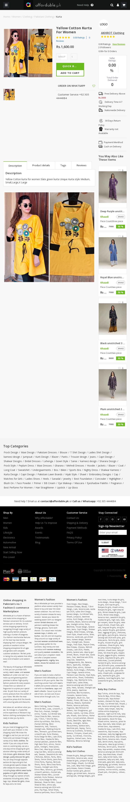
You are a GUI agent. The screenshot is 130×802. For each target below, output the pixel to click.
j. (93, 731)
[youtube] (124, 519)
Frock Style (10, 465)
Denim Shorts (46, 759)
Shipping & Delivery (77, 523)
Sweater (42, 754)
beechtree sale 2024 (84, 657)
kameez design (12, 456)
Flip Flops (43, 790)
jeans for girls (113, 635)
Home (6, 16)
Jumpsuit (27, 456)
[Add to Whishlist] (93, 85)
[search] (112, 5)
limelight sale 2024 (49, 767)
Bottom (47, 757)
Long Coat (9, 470)
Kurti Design (42, 456)
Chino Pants (39, 762)
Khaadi (69, 616)
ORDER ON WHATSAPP (71, 85)
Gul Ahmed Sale (54, 714)
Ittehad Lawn (80, 738)
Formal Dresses (53, 706)
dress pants (102, 744)
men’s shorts (40, 691)
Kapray (82, 728)
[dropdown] (118, 5)
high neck (116, 620)
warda (69, 736)
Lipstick (61, 487)
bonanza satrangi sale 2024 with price (112, 636)
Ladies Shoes (32, 478)
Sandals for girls (104, 663)
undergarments (41, 660)
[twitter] (118, 519)
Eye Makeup (65, 483)
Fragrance (116, 483)
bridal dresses (47, 622)
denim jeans (111, 747)
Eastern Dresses (84, 768)
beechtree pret (72, 728)
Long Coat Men (40, 752)
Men (5, 518)
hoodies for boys (104, 729)
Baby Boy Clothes (107, 689)
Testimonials (42, 537)
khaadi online (82, 634)
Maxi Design (28, 452)
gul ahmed (58, 769)
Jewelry (67, 478)
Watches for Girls (13, 478)
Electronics (9, 537)
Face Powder (24, 483)
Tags (63, 165)
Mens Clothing (40, 706)
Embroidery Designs (100, 474)
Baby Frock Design (84, 765)
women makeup (54, 649)
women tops (40, 633)
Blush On (9, 483)
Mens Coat (39, 749)
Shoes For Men (49, 782)
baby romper (110, 709)
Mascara (79, 483)
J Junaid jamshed (79, 718)
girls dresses (19, 754)
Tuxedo (44, 714)
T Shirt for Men (52, 719)
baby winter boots (110, 757)
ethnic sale (51, 785)
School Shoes (53, 790)
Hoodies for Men (52, 739)
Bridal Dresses (33, 461)
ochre (100, 774)
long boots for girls (112, 658)
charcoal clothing (41, 724)
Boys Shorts (102, 739)
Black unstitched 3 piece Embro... (112, 343)
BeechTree (77, 720)
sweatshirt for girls (117, 617)
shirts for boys (114, 693)
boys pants (118, 742)
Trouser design (79, 456)
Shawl (83, 474)
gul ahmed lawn (54, 731)
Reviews (81, 165)
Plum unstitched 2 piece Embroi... (112, 409)
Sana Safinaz (83, 715)
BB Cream (49, 483)
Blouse (63, 452)
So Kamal (87, 731)
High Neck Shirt (41, 744)
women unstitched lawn (52, 641)
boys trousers (113, 731)
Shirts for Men (40, 709)
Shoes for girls (113, 645)
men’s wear (14, 672)
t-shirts (49, 633)
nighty (52, 660)
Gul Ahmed (77, 736)
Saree (74, 461)
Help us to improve (46, 523)
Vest (46, 726)
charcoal (47, 711)
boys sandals (107, 749)
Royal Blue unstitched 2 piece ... (112, 277)
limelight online (77, 624)
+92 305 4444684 (106, 501)
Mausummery (72, 725)
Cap (116, 474)
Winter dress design (111, 615)
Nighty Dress (91, 470)
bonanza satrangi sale (110, 706)
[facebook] (101, 519)
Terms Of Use (74, 542)
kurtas (37, 636)
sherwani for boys (112, 701)
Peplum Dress (26, 465)
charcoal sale (55, 772)
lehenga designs (84, 776)
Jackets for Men (55, 742)
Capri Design (106, 456)
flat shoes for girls (110, 653)
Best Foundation (83, 478)
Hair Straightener (45, 487)
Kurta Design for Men (43, 736)
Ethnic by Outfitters (75, 731)
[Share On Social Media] (90, 86)
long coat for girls (109, 627)
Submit (105, 542)
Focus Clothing (56, 792)
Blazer (55, 456)
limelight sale (40, 729)
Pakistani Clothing (44, 16)
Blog (37, 542)
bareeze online (84, 672)
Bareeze (88, 662)
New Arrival (9, 547)
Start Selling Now (12, 552)
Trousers (38, 767)
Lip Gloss (73, 487)
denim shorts (108, 742)
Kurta (59, 16)
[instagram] (106, 519)
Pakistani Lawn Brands (50, 474)
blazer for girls (114, 622)
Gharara (59, 465)
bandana (49, 688)
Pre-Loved (9, 557)
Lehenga (48, 461)
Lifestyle (7, 533)
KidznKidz (71, 758)
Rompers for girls (104, 607)
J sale (49, 709)
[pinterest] (112, 519)
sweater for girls (109, 630)
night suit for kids (113, 714)
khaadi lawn (72, 682)
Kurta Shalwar (52, 734)
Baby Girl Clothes (76, 751)
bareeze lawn (84, 725)
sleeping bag (103, 764)
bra (57, 660)
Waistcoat (38, 782)
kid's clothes (19, 740)
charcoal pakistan (41, 742)
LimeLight (77, 723)
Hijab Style (71, 474)
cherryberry (113, 772)
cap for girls (109, 670)
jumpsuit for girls (86, 760)
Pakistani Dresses (47, 452)
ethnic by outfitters (42, 721)
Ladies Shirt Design (99, 452)
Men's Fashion (43, 702)
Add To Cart (70, 73)
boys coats (106, 724)
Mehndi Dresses (75, 465)
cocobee (122, 769)
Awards (39, 528)
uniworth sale (40, 734)
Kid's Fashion (74, 746)
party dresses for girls (19, 757)
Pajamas (49, 762)
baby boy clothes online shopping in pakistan (110, 711)
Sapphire (70, 738)
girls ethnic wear (21, 773)
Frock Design (11, 452)
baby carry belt (113, 759)
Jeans (93, 456)
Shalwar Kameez (110, 470)
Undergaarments (41, 470)
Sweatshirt (24, 470)
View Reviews (118, 44)
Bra (56, 470)
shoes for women (48, 663)
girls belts (116, 668)
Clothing (27, 16)
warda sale (79, 637)
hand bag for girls (113, 678)
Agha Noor (86, 720)
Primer (37, 483)
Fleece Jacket (54, 747)
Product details (41, 165)
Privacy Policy (74, 537)
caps (56, 688)
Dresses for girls (73, 755)
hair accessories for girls (111, 679)
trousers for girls (111, 642)
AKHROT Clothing (112, 33)
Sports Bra (75, 470)
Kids (5, 528)
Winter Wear (39, 739)
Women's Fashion (77, 599)
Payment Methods (77, 528)
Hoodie (91, 465)
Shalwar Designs (13, 461)
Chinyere (77, 733)
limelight (44, 747)
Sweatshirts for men (54, 754)
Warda (69, 723)
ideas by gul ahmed (51, 749)
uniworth (56, 709)
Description (15, 165)
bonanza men (103, 617)
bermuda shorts (108, 736)
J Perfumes (39, 757)
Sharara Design (108, 461)
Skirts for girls (113, 640)
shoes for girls (18, 781)
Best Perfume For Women (18, 487)
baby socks (120, 762)
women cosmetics (52, 652)
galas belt (111, 762)
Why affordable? (44, 518)
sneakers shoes (119, 749)
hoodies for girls (104, 620)
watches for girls (109, 675)
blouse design (114, 602)
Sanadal (56, 478)
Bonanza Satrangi (83, 741)
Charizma (87, 736)
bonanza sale (84, 609)
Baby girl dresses (86, 755)
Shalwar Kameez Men (43, 774)
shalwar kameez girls (75, 771)
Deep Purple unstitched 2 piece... (112, 211)
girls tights (102, 635)
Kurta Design (11, 474)
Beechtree (70, 627)
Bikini (63, 470)
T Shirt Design (78, 452)
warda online (72, 677)
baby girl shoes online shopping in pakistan (111, 647)
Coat (121, 465)
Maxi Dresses (44, 465)
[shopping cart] (124, 5)
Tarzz (88, 728)
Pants (64, 456)
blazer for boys (115, 719)
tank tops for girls (112, 604)
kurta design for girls (115, 599)
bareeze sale (78, 652)
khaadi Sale (84, 654)
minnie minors (112, 769)
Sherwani (43, 731)
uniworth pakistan (42, 772)
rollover (122, 772)
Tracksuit (53, 726)
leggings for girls (109, 632)
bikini (37, 663)
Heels (46, 478)
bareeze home (81, 695)
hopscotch (110, 767)
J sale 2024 (57, 736)
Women (16, 16)
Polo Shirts (55, 721)
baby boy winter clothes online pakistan (111, 715)
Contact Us (73, 518)
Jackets (102, 465)
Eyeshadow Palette (97, 483)
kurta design (103, 602)
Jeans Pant (57, 759)
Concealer (100, 478)
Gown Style (62, 461)
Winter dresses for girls (111, 612)
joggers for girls (111, 655)
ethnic (51, 744)
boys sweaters (103, 719)
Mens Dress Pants (54, 764)
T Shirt (41, 719)
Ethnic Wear (39, 769)
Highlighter (115, 478)
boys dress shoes (109, 754)
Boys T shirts (103, 693)
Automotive (9, 542)
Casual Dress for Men (43, 716)
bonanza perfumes (42, 792)
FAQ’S (70, 533)
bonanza (49, 769)
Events (38, 533)
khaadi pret (87, 733)
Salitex (84, 723)
